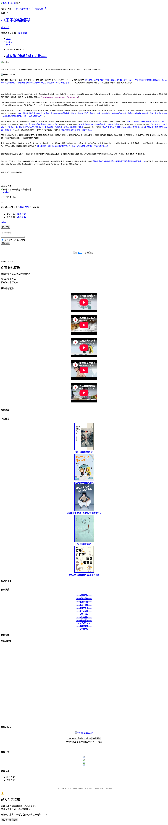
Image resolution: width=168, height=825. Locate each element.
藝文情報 (22, 33)
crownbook (5, 192)
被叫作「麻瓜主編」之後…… (26, 56)
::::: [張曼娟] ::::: (84, 595)
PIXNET (64, 788)
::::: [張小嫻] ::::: (84, 602)
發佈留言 (5, 243)
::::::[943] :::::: (84, 623)
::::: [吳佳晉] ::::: (84, 626)
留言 (27, 207)
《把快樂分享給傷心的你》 (84, 483)
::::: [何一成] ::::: (84, 614)
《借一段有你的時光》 (84, 452)
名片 (8, 45)
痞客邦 (21, 207)
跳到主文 (5, 27)
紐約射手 (21, 217)
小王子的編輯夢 (15, 20)
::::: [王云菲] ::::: (84, 629)
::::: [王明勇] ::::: (84, 611)
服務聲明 (109, 788)
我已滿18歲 (6, 820)
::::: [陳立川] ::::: (84, 608)
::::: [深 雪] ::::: (84, 605)
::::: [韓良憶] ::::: (84, 621)
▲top (3, 222)
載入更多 (5, 227)
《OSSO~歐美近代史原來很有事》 (84, 575)
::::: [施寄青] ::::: (84, 617)
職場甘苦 (21, 214)
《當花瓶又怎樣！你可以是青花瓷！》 (84, 513)
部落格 (9, 42)
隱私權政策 (98, 788)
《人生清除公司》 (84, 544)
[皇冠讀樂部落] (84, 733)
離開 (15, 820)
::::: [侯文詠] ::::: (84, 598)
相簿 (8, 38)
